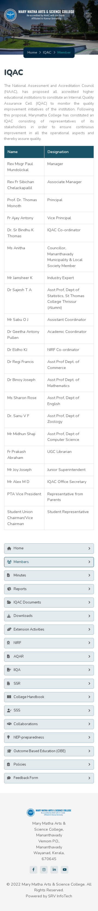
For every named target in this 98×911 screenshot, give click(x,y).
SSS (17, 710)
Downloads (23, 615)
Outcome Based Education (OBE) (40, 751)
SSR (17, 683)
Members (21, 562)
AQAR (19, 656)
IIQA (17, 669)
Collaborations (26, 724)
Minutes (20, 575)
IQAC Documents (27, 602)
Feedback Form (26, 777)
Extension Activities (29, 629)
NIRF (17, 642)
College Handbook (29, 697)
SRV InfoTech (60, 896)
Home (32, 52)
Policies (20, 764)
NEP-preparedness (29, 737)
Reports (20, 589)
